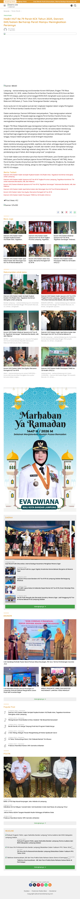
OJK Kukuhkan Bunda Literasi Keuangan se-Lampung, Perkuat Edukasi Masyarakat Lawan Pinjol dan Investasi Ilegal (20, 690)
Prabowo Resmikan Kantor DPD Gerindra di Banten (26, 746)
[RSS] (50, 885)
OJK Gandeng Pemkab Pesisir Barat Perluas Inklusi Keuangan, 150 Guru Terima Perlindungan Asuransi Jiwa (39, 663)
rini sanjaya (11, 29)
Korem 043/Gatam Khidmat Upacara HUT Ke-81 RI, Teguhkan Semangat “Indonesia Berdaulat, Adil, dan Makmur (40, 185)
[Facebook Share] (58, 212)
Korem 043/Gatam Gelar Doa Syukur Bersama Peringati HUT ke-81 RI (28, 192)
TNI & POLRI (8, 15)
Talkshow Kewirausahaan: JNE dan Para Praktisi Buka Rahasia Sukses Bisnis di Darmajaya (44, 861)
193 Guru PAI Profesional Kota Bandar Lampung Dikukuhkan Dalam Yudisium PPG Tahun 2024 (45, 852)
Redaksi (26, 891)
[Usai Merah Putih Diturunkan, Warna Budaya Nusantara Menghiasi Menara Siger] (40, 540)
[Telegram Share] (70, 212)
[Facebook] (30, 885)
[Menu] (5, 5)
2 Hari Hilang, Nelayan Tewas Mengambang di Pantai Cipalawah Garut (32, 733)
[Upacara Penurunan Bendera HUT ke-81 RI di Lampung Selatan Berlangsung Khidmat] (10, 580)
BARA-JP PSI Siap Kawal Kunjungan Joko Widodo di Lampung (25, 801)
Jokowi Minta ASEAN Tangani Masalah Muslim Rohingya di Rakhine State (29, 812)
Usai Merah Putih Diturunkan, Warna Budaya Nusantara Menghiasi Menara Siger (30, 1)
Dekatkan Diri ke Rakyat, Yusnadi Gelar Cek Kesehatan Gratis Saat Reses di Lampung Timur (36, 807)
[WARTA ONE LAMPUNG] (13, 5)
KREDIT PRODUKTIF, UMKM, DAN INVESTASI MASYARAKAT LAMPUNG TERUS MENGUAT (55, 689)
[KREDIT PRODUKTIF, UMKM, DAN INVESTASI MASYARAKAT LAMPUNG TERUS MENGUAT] (58, 677)
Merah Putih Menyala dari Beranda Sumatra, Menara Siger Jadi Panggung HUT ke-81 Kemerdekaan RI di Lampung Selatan (46, 598)
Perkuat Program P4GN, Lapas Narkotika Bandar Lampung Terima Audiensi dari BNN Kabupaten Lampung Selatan (45, 842)
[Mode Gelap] (72, 5)
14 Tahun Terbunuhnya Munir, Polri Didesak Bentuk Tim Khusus (29, 739)
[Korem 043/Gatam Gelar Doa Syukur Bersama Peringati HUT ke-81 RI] (40, 250)
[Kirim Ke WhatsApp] (74, 212)
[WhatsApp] (46, 885)
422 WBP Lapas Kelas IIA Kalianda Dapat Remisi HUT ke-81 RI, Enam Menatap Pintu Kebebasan (45, 589)
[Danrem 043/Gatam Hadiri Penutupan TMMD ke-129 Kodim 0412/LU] (65, 250)
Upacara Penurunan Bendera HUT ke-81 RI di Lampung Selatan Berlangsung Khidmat (43, 579)
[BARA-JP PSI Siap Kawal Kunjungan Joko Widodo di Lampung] (40, 777)
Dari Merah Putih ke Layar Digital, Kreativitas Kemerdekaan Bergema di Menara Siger (45, 570)
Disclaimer (52, 891)
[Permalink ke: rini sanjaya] (5, 29)
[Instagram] (42, 885)
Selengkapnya (39, 606)
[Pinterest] (38, 885)
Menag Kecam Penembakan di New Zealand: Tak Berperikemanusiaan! (33, 720)
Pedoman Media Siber (39, 891)
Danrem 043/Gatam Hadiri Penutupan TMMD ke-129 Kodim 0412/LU (27, 195)
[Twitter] (34, 885)
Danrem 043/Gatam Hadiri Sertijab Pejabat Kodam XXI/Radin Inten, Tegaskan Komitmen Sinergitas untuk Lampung (38, 176)
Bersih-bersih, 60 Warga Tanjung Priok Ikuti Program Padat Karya (31, 726)
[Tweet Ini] (62, 212)
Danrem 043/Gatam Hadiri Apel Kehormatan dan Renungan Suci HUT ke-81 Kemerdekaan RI (36, 189)
